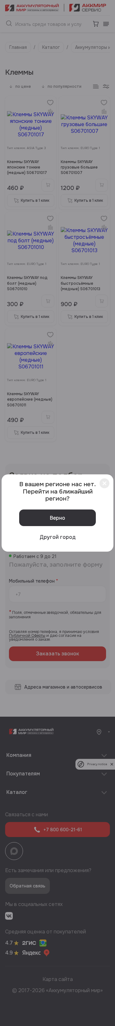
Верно (57, 518)
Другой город (58, 537)
